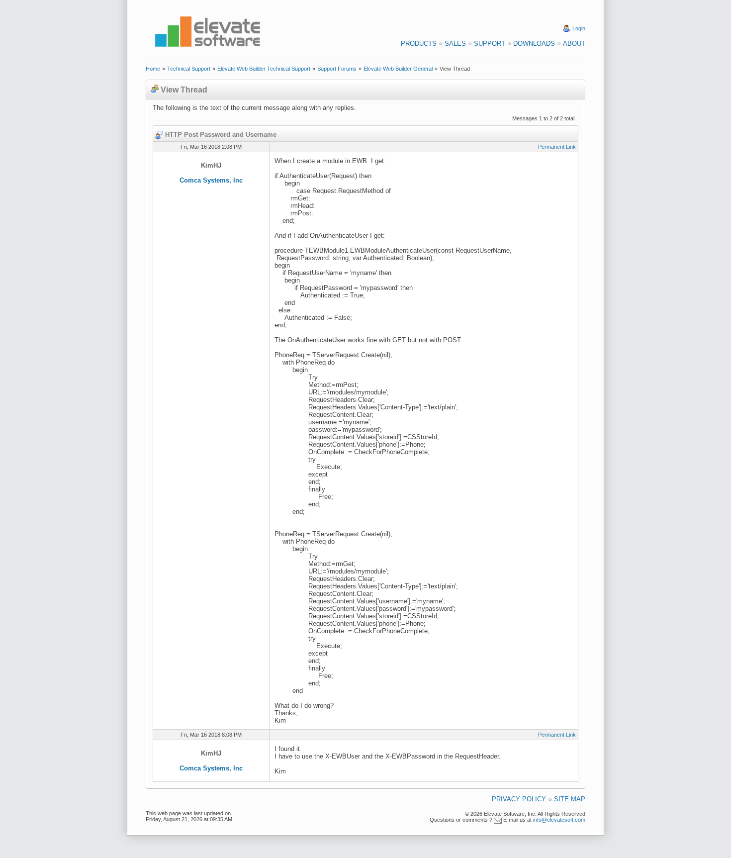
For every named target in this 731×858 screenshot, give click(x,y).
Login (578, 28)
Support (489, 43)
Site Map (569, 799)
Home (153, 69)
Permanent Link (557, 147)
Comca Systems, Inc (211, 180)
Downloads (534, 43)
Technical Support (188, 69)
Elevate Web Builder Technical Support (263, 69)
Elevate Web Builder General (398, 69)
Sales (455, 43)
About (574, 43)
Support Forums (337, 69)
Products (419, 43)
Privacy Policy (519, 799)
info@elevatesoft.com (559, 820)
